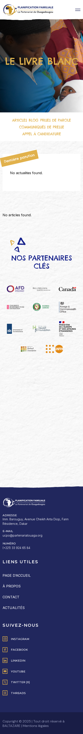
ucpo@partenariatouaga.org (22, 535)
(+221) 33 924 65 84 (16, 548)
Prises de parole (55, 120)
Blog (34, 120)
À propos (12, 586)
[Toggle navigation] (77, 10)
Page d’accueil (17, 575)
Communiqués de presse (41, 127)
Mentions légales (36, 726)
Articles (19, 120)
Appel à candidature (41, 134)
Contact (11, 597)
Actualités (14, 608)
